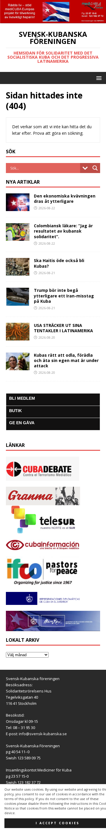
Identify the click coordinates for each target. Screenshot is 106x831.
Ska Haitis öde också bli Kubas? (59, 263)
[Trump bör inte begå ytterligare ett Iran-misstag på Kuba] (17, 302)
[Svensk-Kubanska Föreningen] (53, 19)
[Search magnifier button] (95, 168)
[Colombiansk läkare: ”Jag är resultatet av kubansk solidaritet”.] (17, 237)
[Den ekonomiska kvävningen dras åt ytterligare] (17, 207)
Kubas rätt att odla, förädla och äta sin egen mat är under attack (66, 360)
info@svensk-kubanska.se (43, 733)
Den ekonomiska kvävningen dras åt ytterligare (64, 198)
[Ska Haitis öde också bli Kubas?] (17, 272)
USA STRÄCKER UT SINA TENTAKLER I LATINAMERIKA (63, 327)
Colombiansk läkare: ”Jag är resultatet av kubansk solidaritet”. (63, 231)
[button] (98, 77)
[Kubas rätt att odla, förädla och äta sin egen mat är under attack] (17, 366)
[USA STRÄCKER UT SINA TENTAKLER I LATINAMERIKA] (17, 337)
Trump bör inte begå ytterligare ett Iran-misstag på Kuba (64, 295)
